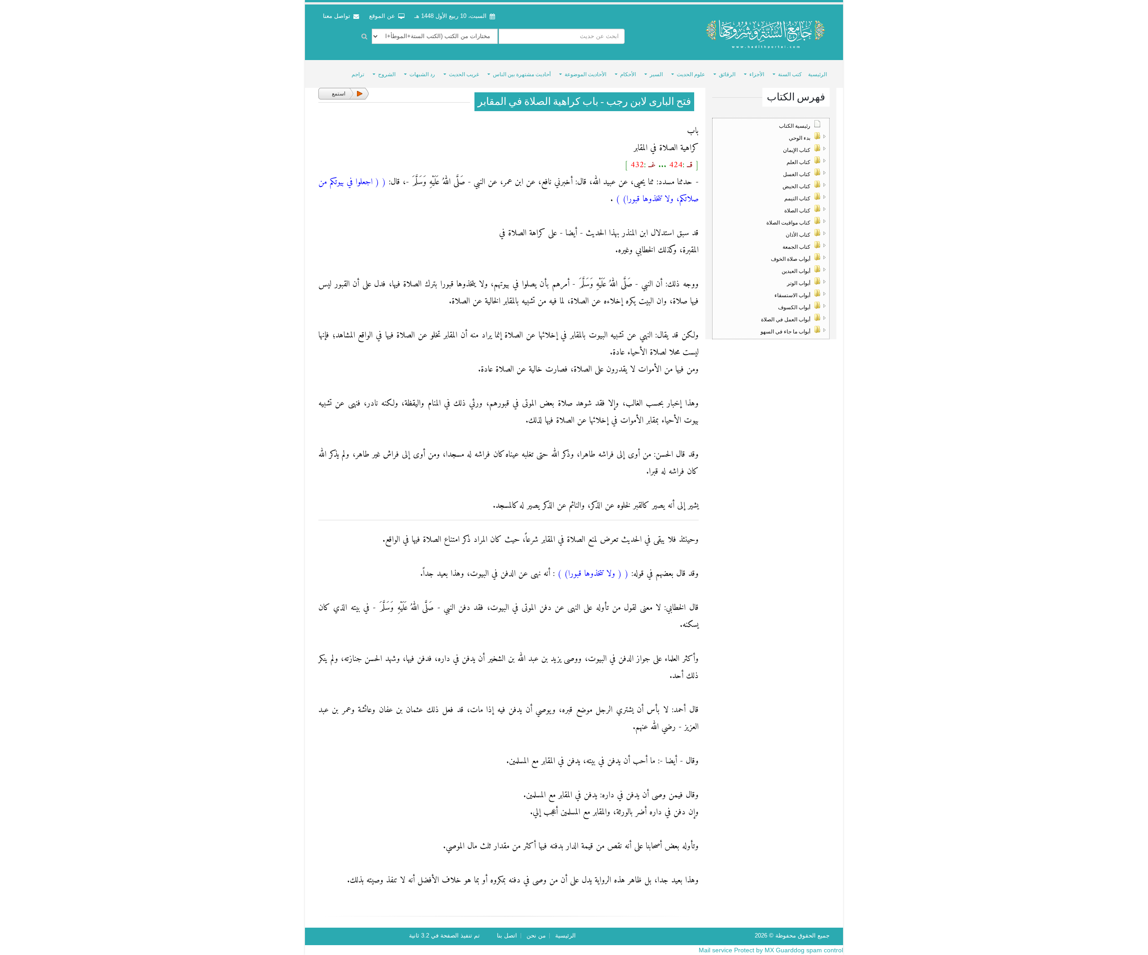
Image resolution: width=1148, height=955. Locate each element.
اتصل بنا (507, 936)
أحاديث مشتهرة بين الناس (522, 74)
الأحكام (628, 74)
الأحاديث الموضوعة (585, 74)
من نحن (536, 936)
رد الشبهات (422, 74)
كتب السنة (790, 74)
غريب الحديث (464, 74)
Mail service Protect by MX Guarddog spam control (771, 950)
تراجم (358, 74)
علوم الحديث (691, 74)
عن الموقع (383, 16)
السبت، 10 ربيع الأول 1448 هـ (450, 16)
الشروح (387, 74)
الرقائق (727, 74)
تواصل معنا (337, 16)
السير (656, 74)
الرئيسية (817, 74)
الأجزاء (756, 74)
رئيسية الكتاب (794, 126)
